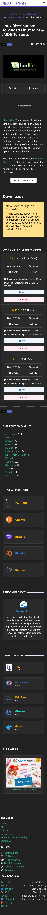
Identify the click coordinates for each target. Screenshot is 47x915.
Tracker (8, 870)
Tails (18, 666)
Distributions (30, 13)
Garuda (19, 726)
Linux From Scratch (15, 454)
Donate (5, 830)
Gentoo (9, 444)
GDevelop (20, 711)
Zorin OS (21, 503)
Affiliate (9, 749)
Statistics (6, 840)
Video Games (12, 859)
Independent (12, 451)
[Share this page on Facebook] (9, 44)
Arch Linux (11, 434)
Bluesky (8, 888)
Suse (8, 468)
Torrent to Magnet (13, 866)
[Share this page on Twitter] (3, 44)
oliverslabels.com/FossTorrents (23, 790)
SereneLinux (23, 611)
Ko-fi (7, 906)
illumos (9, 447)
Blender (20, 553)
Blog (3, 827)
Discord (9, 899)
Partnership (7, 834)
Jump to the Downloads (23, 180)
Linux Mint (9, 120)
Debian (9, 441)
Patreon (8, 902)
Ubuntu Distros (16, 17)
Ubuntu (9, 472)
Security (9, 461)
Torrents (12, 13)
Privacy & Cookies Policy (14, 837)
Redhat (9, 458)
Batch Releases (11, 863)
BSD (7, 437)
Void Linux (11, 475)
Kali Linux (21, 570)
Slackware (11, 465)
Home (4, 823)
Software (9, 856)
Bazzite (20, 536)
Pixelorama (21, 682)
